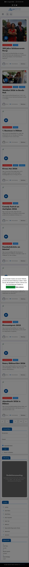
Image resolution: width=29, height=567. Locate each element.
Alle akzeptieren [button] (10, 287)
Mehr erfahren (20, 287)
